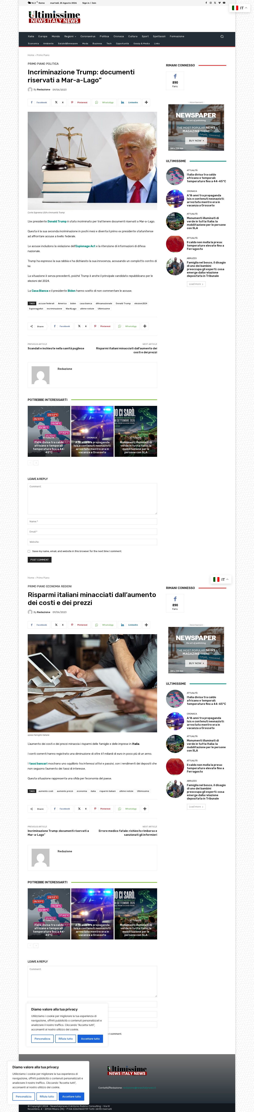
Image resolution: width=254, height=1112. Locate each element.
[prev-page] (30, 463)
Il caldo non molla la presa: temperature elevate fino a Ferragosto (205, 246)
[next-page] (36, 463)
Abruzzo (192, 258)
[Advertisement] (157, 19)
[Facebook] (206, 3)
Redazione (43, 89)
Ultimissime (104, 308)
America (62, 303)
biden (73, 303)
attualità (48, 438)
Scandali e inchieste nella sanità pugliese (56, 348)
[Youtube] (224, 3)
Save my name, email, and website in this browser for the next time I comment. (77, 551)
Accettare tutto (71, 1096)
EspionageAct (36, 308)
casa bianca (86, 303)
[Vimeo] (219, 3)
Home (31, 55)
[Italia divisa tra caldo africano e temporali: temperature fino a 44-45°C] (49, 431)
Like (175, 74)
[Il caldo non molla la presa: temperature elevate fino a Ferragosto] (175, 244)
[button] (222, 36)
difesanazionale (104, 303)
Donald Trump (123, 303)
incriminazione (54, 308)
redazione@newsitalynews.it (139, 1087)
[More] (146, 102)
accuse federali (46, 303)
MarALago (71, 308)
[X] (215, 3)
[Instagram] (210, 3)
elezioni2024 (140, 303)
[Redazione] (31, 89)
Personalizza (23, 1096)
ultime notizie (87, 308)
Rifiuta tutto (47, 1096)
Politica (52, 63)
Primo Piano (43, 55)
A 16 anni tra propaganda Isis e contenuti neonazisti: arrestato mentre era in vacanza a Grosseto (92, 447)
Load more (195, 284)
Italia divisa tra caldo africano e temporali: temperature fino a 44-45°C (49, 447)
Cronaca (92, 438)
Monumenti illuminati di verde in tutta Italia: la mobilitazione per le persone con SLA (136, 447)
